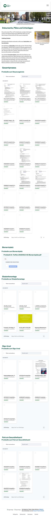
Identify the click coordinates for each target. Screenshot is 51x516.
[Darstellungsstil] (47, 76)
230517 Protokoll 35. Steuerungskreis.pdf (25, 120)
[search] (40, 76)
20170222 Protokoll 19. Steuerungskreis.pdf (25, 207)
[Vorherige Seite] (38, 237)
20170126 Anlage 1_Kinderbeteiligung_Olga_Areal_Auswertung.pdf (41, 375)
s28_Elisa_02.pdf (7, 306)
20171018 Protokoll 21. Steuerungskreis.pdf (41, 185)
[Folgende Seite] (46, 237)
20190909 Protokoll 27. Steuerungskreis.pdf (41, 142)
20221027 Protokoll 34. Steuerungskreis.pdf (25, 142)
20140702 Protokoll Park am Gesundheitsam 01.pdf (10, 488)
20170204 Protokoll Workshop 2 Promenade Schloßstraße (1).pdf (25, 375)
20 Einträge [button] (7, 237)
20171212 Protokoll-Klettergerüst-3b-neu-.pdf (10, 418)
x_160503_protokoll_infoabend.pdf (41, 306)
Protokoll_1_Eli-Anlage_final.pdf (10, 327)
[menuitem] (15, 514)
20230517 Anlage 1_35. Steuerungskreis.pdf (10, 120)
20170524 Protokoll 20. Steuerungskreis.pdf (10, 207)
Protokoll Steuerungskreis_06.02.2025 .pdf (25, 98)
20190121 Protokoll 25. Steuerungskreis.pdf (25, 163)
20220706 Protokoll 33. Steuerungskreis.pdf (41, 120)
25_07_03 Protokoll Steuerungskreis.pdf (10, 98)
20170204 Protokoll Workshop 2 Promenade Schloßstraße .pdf (10, 397)
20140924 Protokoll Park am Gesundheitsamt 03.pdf (25, 466)
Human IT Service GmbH (38, 510)
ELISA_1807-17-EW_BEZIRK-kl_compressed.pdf (25, 327)
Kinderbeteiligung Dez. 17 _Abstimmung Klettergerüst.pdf (10, 375)
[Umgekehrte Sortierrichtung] (19, 76)
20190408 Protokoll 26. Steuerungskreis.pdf (10, 163)
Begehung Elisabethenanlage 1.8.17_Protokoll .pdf (41, 327)
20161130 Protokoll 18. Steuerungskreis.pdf (41, 207)
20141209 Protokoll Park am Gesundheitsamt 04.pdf (10, 466)
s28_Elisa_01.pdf (23, 306)
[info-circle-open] (43, 76)
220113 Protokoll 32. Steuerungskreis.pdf (10, 142)
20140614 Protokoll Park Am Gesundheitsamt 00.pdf (25, 488)
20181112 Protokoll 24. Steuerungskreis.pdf (41, 163)
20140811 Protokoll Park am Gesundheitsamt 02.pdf (41, 466)
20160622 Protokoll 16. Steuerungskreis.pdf (25, 228)
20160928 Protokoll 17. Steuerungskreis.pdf (10, 228)
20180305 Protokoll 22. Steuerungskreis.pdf (25, 185)
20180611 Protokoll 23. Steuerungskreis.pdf (10, 185)
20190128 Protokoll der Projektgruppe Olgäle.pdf (25, 397)
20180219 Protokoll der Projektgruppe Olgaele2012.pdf (41, 397)
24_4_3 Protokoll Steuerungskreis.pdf (41, 98)
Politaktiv (41, 509)
